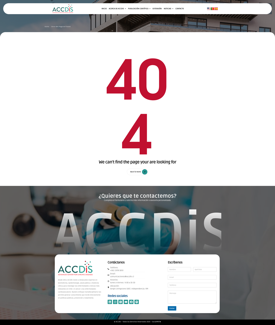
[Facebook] (131, 302)
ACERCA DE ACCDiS (116, 9)
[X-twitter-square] (120, 302)
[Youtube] (126, 302)
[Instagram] (115, 302)
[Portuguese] (212, 9)
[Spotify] (136, 302)
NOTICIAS (167, 9)
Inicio (104, 9)
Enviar (172, 308)
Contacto (179, 9)
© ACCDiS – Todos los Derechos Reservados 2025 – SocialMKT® (137, 322)
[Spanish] (216, 9)
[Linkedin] (110, 302)
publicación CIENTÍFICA (138, 9)
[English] (209, 9)
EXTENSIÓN (157, 9)
